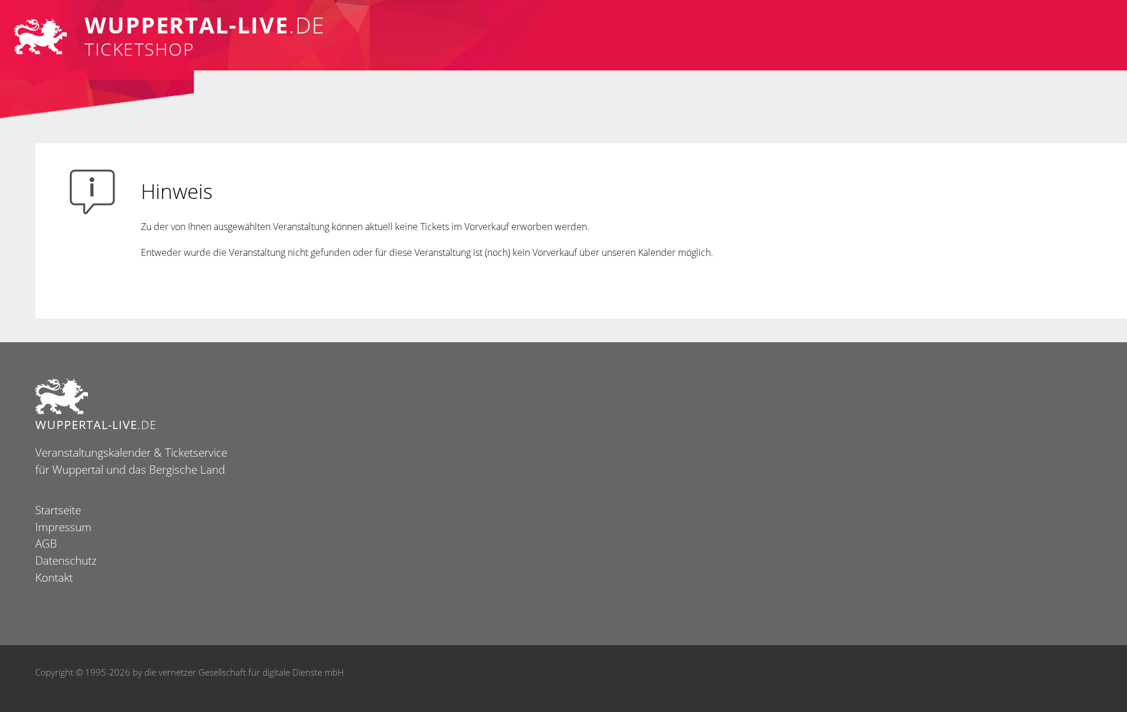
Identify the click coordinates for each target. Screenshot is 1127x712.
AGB (46, 543)
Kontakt (54, 577)
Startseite (58, 510)
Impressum (63, 527)
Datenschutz (66, 560)
